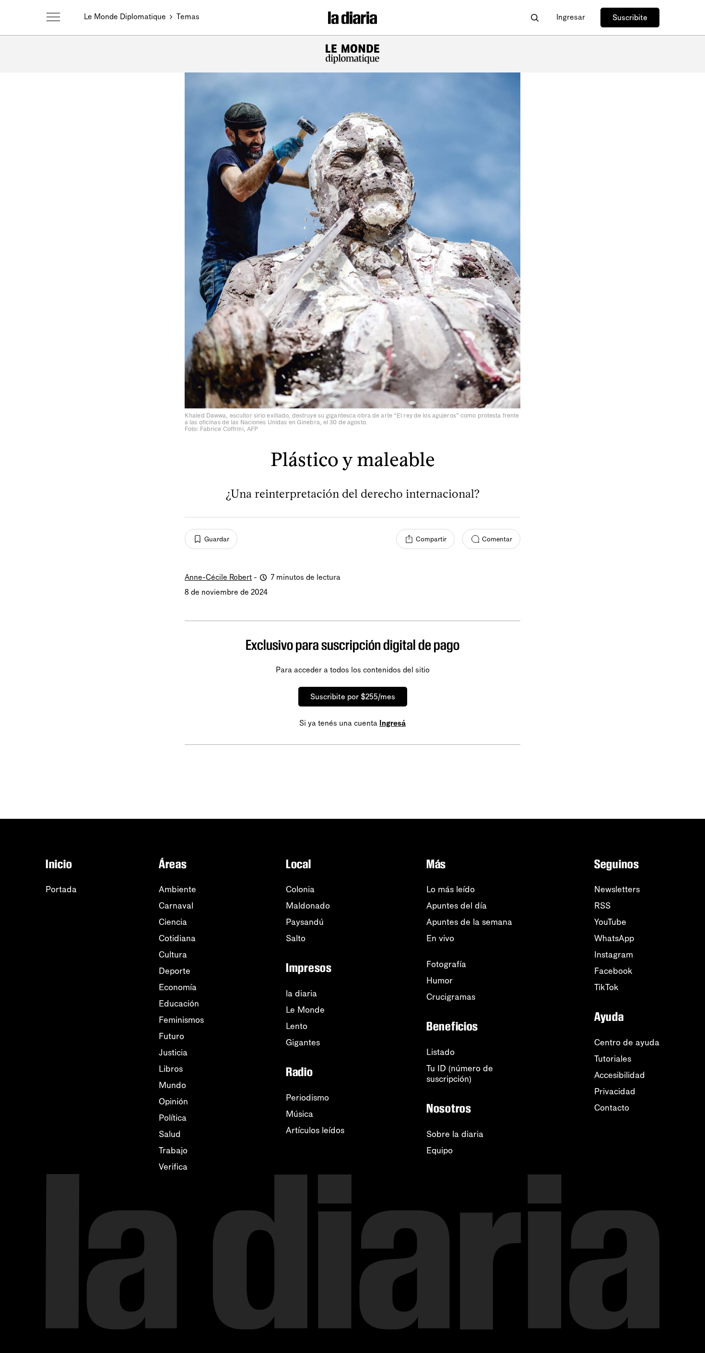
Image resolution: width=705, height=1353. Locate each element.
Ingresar (570, 17)
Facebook (613, 971)
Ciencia (173, 922)
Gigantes (303, 1042)
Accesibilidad (619, 1075)
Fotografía (446, 964)
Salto (296, 938)
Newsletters (617, 889)
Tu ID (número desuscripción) (459, 1073)
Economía (178, 987)
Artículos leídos (315, 1130)
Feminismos (181, 1020)
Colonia (300, 889)
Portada (61, 889)
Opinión (173, 1101)
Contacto (611, 1107)
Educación (179, 1003)
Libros (171, 1069)
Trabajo (173, 1150)
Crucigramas (450, 997)
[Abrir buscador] (534, 17)
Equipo (439, 1150)
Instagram (613, 954)
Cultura (173, 954)
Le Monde (305, 1010)
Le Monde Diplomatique (125, 16)
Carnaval (176, 905)
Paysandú (305, 922)
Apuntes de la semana (469, 922)
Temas (188, 16)
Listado (440, 1052)
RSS (602, 905)
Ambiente (177, 889)
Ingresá (392, 723)
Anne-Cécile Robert (218, 577)
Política (173, 1118)
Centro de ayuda (626, 1042)
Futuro (171, 1036)
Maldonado (308, 905)
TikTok (606, 987)
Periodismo (307, 1097)
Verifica (173, 1166)
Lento (296, 1026)
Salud (170, 1134)
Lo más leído (450, 889)
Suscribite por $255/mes (352, 696)
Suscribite (629, 17)
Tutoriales (612, 1059)
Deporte (174, 971)
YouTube (610, 922)
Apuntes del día (456, 905)
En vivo (440, 938)
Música (299, 1114)
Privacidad (614, 1091)
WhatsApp (614, 938)
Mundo (172, 1085)
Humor (439, 980)
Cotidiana (177, 938)
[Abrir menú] (53, 17)
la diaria (301, 993)
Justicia (173, 1052)
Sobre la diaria (454, 1134)
